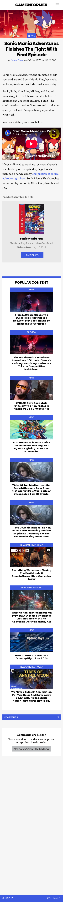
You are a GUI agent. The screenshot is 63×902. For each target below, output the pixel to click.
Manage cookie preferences (31, 748)
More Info (32, 255)
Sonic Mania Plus (31, 239)
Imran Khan (17, 60)
